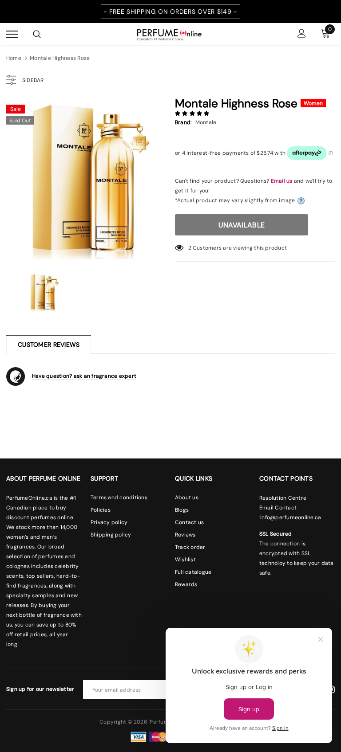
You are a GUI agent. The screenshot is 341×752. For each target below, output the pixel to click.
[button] (193, 113)
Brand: (183, 122)
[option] (86, 179)
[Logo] (169, 33)
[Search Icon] (37, 34)
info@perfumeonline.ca (290, 517)
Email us (282, 180)
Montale (206, 122)
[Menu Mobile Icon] (12, 34)
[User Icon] (301, 34)
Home (13, 58)
